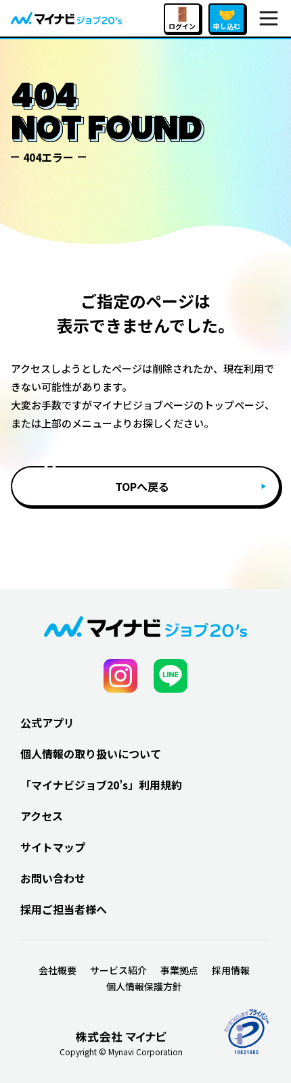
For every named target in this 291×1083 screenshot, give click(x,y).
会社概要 (57, 970)
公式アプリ (47, 722)
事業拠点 (179, 970)
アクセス (41, 816)
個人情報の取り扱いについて (90, 753)
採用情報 (231, 970)
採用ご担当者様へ (63, 909)
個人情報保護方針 (144, 986)
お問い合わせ (52, 878)
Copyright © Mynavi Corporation (121, 1052)
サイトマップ (52, 847)
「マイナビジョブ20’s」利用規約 (101, 785)
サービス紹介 (118, 970)
